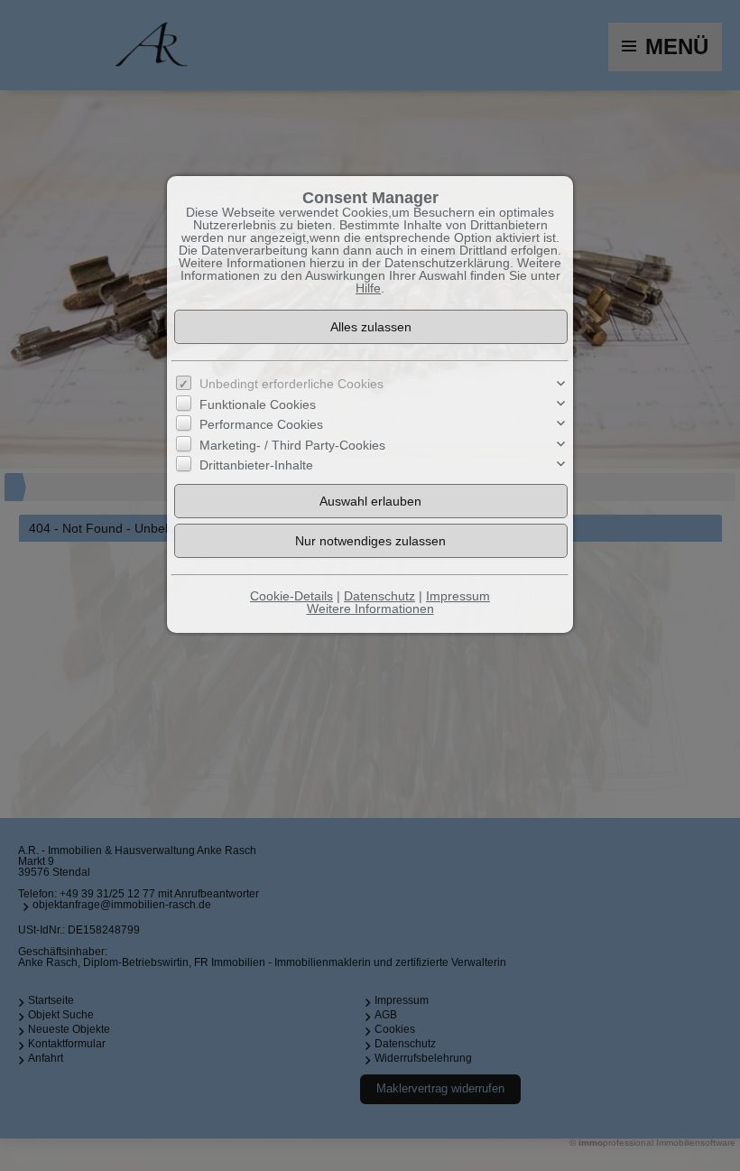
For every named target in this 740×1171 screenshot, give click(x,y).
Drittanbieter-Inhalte (256, 465)
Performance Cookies (261, 424)
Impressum (458, 596)
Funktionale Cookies (257, 404)
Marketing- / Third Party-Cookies (292, 445)
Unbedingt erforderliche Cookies (291, 383)
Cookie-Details (291, 596)
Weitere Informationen (370, 608)
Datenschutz (379, 596)
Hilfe (368, 288)
